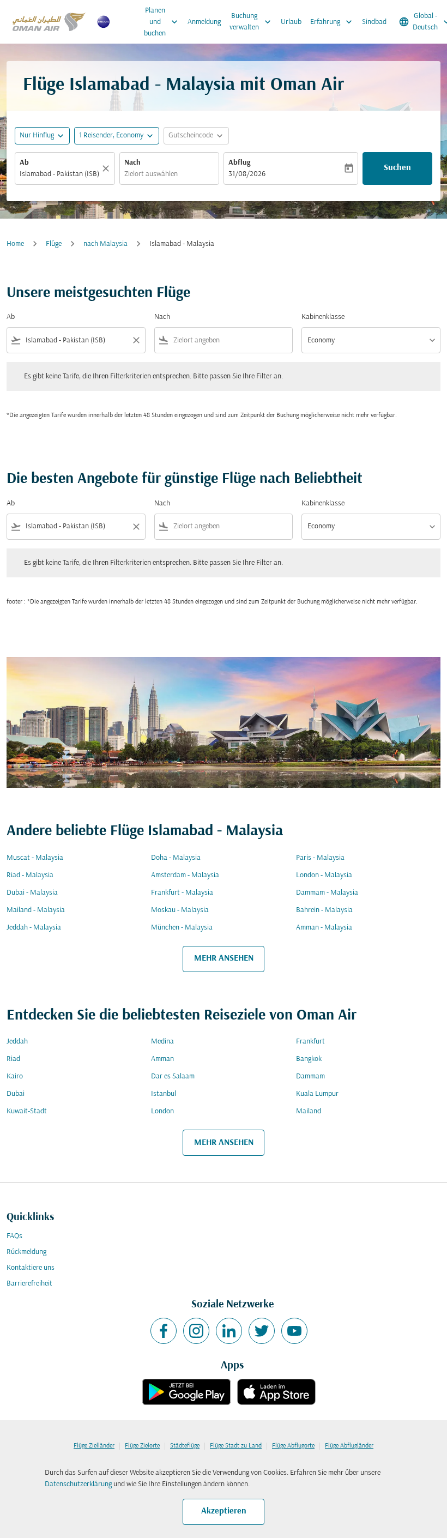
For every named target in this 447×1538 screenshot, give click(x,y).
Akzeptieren (223, 1511)
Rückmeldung (26, 1252)
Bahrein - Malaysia (324, 910)
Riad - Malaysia (30, 875)
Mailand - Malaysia (36, 910)
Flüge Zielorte (142, 1446)
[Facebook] (163, 1331)
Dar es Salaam (173, 1076)
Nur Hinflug (37, 135)
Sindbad (374, 22)
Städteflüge (185, 1446)
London (162, 1111)
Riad (13, 1059)
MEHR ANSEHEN (223, 958)
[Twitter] (262, 1331)
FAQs (14, 1236)
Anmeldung (204, 22)
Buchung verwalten (251, 22)
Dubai (16, 1094)
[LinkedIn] (229, 1331)
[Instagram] (196, 1331)
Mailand (308, 1111)
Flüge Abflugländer (349, 1446)
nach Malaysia (105, 244)
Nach (132, 163)
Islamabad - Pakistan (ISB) (59, 174)
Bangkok (309, 1059)
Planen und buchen (162, 22)
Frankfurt (310, 1042)
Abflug (239, 163)
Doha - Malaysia (176, 858)
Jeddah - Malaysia (34, 928)
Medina (162, 1042)
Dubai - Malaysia (32, 893)
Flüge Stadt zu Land (236, 1446)
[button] (116, 135)
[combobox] (76, 340)
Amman (162, 1059)
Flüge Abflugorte (293, 1446)
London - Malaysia (324, 875)
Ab (24, 163)
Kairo (15, 1076)
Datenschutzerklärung (78, 1484)
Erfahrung (332, 21)
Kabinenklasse (323, 317)
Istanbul (163, 1094)
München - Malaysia (182, 928)
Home (15, 244)
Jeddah (17, 1042)
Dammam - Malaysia (327, 893)
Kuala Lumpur (317, 1094)
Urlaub (291, 22)
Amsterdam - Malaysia (185, 875)
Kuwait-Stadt (27, 1111)
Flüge (54, 244)
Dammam (310, 1076)
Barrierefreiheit (29, 1284)
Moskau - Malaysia (180, 910)
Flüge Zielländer (94, 1446)
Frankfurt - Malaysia (182, 893)
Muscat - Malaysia (35, 858)
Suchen (397, 168)
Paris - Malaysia (320, 858)
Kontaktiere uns (31, 1268)
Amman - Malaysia (324, 928)
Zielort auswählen (151, 174)
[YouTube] (294, 1331)
